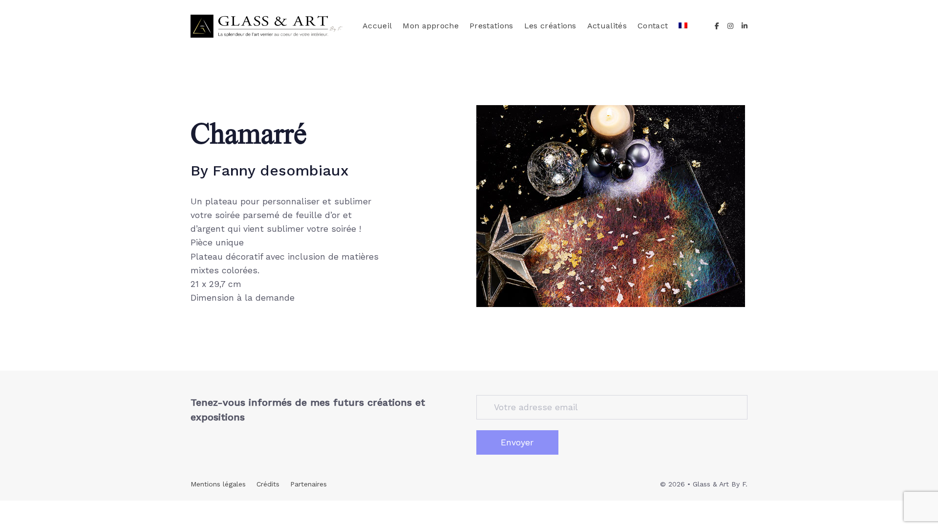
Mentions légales (218, 484)
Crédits (267, 484)
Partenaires (308, 484)
